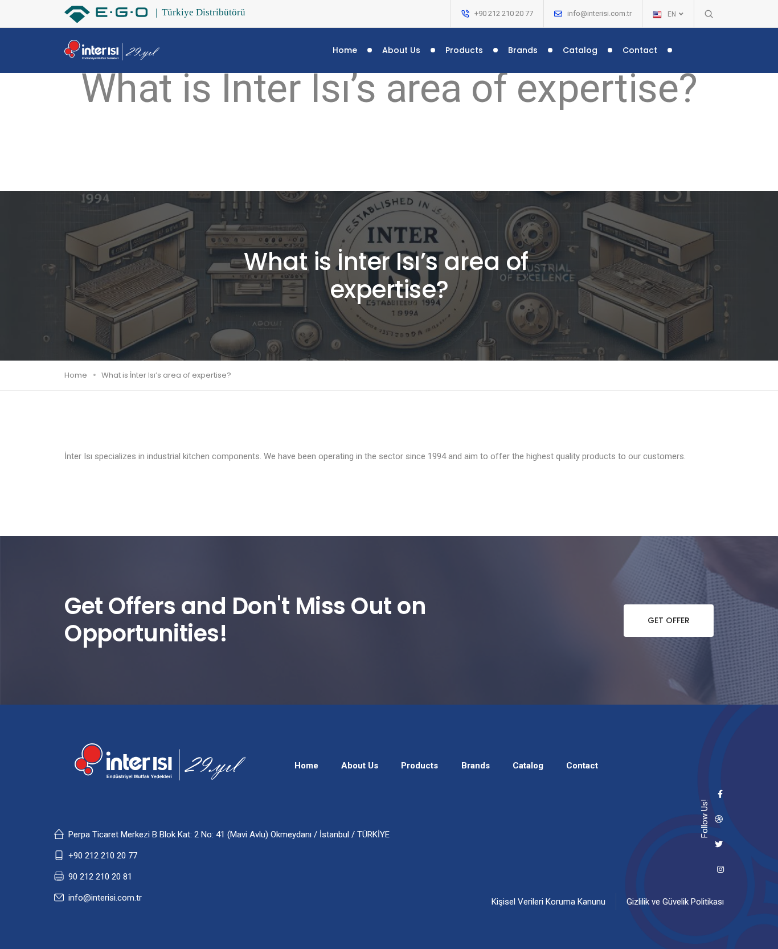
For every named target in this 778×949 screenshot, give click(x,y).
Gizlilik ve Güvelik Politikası (675, 902)
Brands (523, 50)
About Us (401, 50)
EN (673, 14)
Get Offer (669, 620)
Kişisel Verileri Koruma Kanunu (548, 902)
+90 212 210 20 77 (102, 855)
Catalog (580, 50)
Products (464, 50)
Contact (640, 50)
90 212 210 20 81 (100, 877)
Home (345, 50)
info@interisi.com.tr (599, 13)
